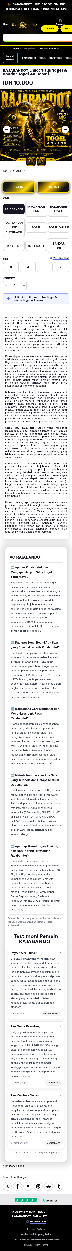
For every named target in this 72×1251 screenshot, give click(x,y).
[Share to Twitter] (7, 1186)
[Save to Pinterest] (38, 1186)
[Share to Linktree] (27, 1186)
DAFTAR (53, 187)
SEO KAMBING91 (14, 1166)
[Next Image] (65, 129)
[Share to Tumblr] (58, 1186)
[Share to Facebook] (17, 1186)
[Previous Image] (6, 129)
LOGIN (50, 28)
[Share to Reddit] (48, 1186)
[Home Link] (25, 25)
